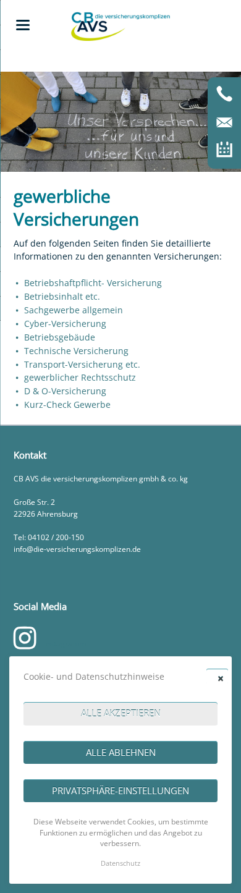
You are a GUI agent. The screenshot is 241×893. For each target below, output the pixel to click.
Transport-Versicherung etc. (82, 364)
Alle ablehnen (121, 752)
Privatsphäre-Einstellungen (120, 790)
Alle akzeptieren (121, 713)
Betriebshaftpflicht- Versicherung (93, 283)
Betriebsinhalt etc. (62, 296)
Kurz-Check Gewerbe (67, 404)
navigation (22, 25)
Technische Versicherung (76, 351)
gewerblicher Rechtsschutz (80, 377)
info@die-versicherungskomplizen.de (77, 549)
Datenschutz (120, 863)
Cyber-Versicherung (65, 323)
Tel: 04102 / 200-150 (49, 537)
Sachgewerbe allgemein (73, 310)
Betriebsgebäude (59, 337)
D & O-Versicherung (65, 391)
